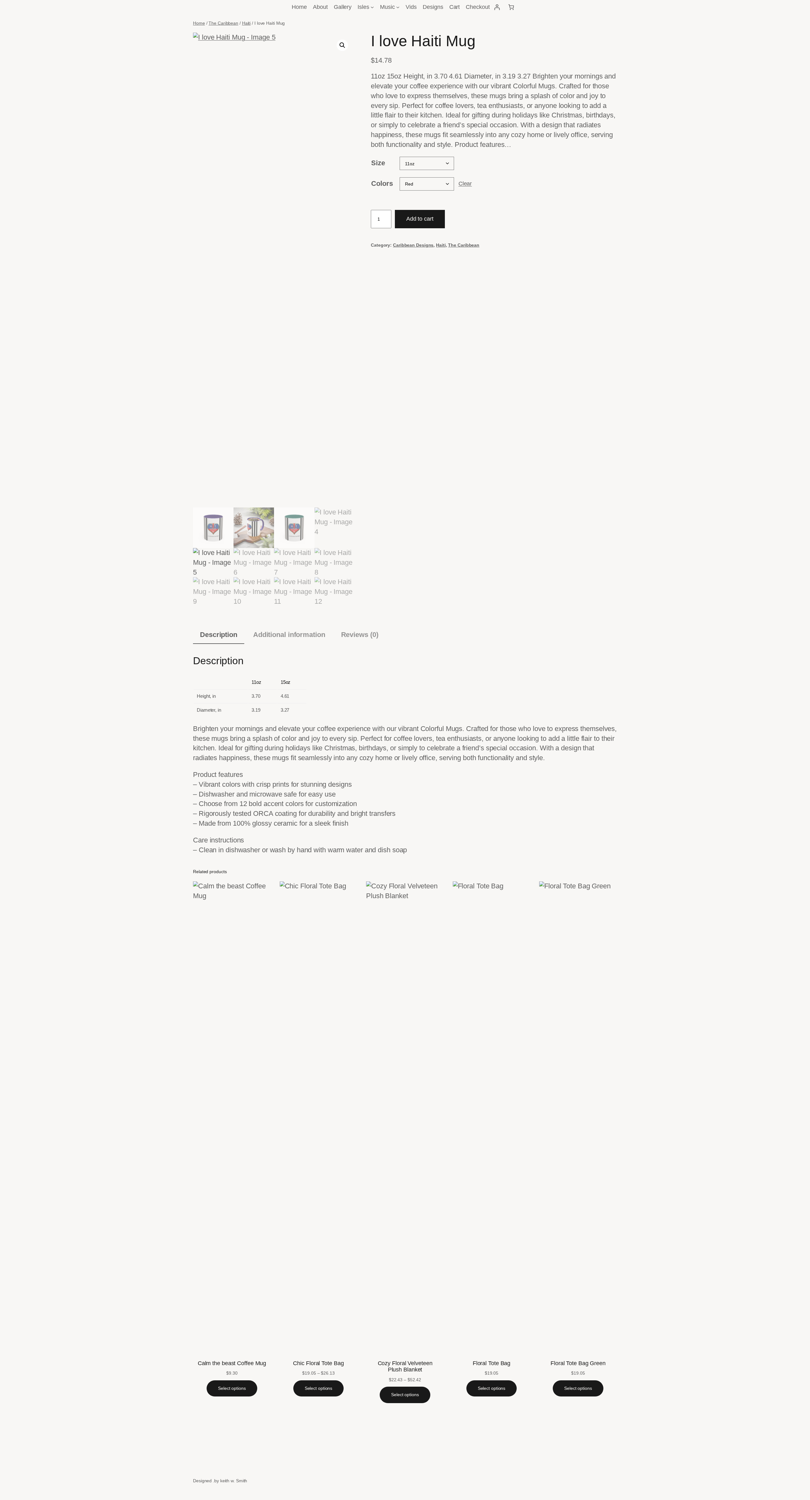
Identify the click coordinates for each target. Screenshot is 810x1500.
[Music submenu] (398, 7)
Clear (465, 183)
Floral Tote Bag (492, 1363)
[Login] (497, 7)
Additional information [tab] (289, 635)
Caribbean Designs (413, 245)
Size (378, 163)
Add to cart (419, 219)
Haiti (246, 23)
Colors (382, 183)
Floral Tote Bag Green (578, 1363)
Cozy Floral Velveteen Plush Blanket (405, 1366)
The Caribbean (223, 23)
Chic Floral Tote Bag (318, 1363)
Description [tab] (218, 635)
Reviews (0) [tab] (359, 635)
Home (199, 23)
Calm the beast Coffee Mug (232, 1363)
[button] (342, 45)
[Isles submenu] (372, 7)
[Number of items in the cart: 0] (511, 7)
